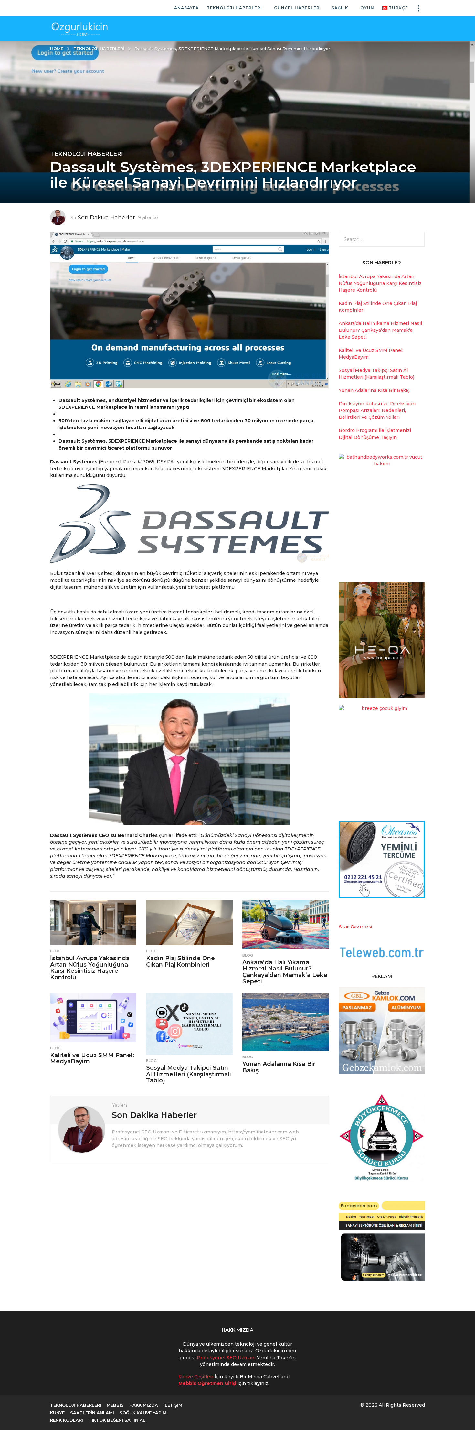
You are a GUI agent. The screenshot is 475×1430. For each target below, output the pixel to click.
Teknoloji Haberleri (234, 7)
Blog (55, 951)
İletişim (173, 1405)
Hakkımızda (143, 1405)
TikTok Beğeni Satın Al (117, 1420)
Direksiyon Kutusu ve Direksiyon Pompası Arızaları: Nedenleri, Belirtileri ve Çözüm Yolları (377, 410)
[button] (418, 8)
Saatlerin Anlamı (92, 1412)
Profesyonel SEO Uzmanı (227, 1357)
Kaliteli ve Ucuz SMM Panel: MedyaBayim (92, 1058)
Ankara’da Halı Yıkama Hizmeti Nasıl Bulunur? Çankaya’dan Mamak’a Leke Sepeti (284, 972)
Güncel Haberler (297, 7)
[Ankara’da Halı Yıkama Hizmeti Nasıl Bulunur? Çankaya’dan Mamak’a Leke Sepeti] (285, 924)
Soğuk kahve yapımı (144, 1412)
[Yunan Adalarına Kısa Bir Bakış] (285, 1022)
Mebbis (115, 1405)
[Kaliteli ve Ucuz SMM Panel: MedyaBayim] (93, 1017)
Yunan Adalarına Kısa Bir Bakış (278, 1067)
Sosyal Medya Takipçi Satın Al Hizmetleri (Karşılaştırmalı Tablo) (188, 1074)
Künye (57, 1412)
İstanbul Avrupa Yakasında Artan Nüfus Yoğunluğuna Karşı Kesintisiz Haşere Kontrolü (90, 968)
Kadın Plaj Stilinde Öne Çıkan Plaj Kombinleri (180, 961)
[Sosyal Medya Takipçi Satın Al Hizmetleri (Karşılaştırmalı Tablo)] (189, 1024)
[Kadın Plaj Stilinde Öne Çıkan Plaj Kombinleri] (189, 922)
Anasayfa (186, 7)
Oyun (367, 7)
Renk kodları (66, 1420)
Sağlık (340, 7)
